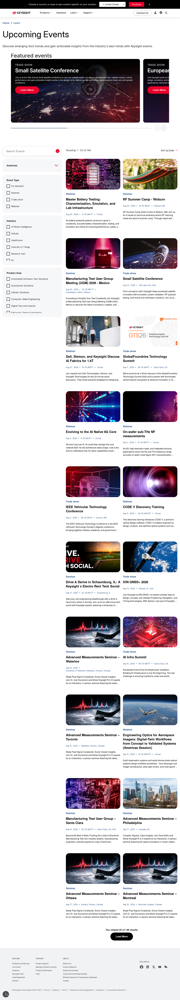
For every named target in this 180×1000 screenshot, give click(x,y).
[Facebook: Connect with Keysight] (141, 967)
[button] (155, 13)
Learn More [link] (27, 90)
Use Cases (16, 967)
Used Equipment (18, 977)
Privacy (47, 990)
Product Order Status (44, 970)
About (66, 959)
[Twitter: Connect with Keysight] (154, 967)
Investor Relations (70, 967)
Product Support (42, 964)
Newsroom (67, 964)
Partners (15, 981)
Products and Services (21, 964)
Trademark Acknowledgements (81, 990)
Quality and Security (70, 970)
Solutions (61, 12)
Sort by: (165, 150)
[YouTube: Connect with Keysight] (160, 967)
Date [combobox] (171, 150)
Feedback (100, 990)
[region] (90, 92)
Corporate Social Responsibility (75, 974)
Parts (38, 974)
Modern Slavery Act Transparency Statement (80, 977)
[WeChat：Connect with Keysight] (166, 967)
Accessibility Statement (116, 990)
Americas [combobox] (12, 165)
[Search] (166, 13)
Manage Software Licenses (46, 967)
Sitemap (55, 990)
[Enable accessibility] (6, 994)
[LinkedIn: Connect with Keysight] (148, 967)
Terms (64, 990)
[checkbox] (15, 186)
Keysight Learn (18, 974)
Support (40, 959)
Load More (122, 936)
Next (163, 128)
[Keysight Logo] (22, 13)
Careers (66, 981)
